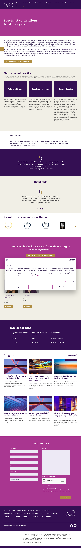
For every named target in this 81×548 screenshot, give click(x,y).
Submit (65, 497)
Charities (14, 342)
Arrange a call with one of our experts (18, 61)
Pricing (41, 517)
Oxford (32, 510)
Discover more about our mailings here (40, 255)
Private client (36, 342)
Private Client (65, 49)
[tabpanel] (40, 196)
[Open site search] (23, 5)
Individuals (35, 513)
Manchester (25, 510)
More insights (72, 355)
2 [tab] (40, 209)
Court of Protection (58, 342)
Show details (68, 282)
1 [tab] (38, 209)
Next (68, 160)
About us (13, 513)
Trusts (14, 338)
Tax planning (56, 332)
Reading (38, 510)
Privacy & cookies (6, 517)
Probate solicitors (58, 338)
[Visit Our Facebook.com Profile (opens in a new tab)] (72, 525)
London (19, 510)
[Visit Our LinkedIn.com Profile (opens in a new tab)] (75, 525)
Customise (40, 286)
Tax (74, 49)
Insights (42, 513)
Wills (33, 338)
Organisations (27, 513)
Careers (19, 513)
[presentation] (54, 481)
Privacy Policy (36, 275)
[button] (2, 49)
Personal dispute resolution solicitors (20, 333)
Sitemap (35, 517)
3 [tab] (43, 209)
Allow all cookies (63, 286)
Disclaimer (18, 517)
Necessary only (17, 286)
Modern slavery (25, 517)
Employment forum (51, 513)
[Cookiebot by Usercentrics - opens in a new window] (68, 260)
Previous (12, 160)
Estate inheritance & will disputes (39, 333)
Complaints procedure (48, 517)
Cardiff (13, 510)
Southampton (45, 510)
